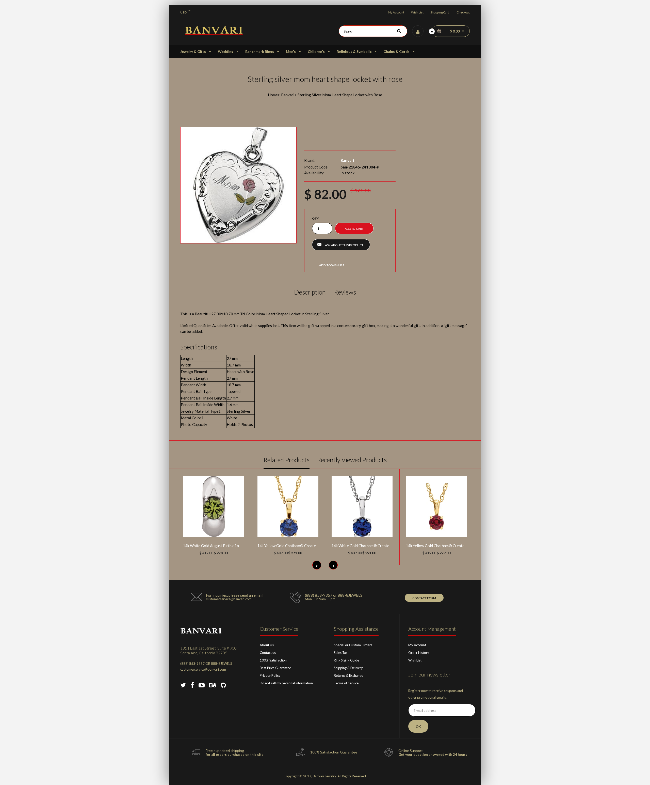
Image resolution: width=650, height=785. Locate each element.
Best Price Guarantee (275, 668)
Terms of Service (346, 683)
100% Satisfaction (273, 660)
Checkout (463, 12)
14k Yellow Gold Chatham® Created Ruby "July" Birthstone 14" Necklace (466, 545)
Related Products (287, 460)
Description (310, 292)
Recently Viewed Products (352, 460)
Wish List (417, 12)
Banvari (287, 95)
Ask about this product (344, 245)
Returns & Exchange (348, 675)
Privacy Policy (270, 675)
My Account (396, 12)
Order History (418, 653)
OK (418, 727)
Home (273, 95)
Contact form (424, 598)
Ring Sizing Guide (346, 660)
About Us (267, 645)
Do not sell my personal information (286, 683)
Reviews (345, 292)
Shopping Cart (439, 12)
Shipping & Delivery (348, 668)
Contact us (268, 653)
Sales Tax (341, 653)
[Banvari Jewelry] (214, 33)
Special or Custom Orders (353, 645)
